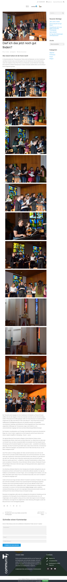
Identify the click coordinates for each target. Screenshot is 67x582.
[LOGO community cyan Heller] (34, 6)
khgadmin (14, 51)
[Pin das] (16, 506)
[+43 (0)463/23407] (47, 560)
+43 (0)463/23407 (53, 560)
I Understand (45, 580)
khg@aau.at (52, 558)
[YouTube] (55, 568)
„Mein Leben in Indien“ (55, 21)
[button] (63, 2)
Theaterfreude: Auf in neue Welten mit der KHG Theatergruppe (56, 29)
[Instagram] (48, 568)
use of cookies (38, 580)
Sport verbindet (53, 32)
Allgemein (52, 52)
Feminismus (52, 54)
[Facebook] (51, 568)
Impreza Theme (25, 579)
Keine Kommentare (22, 51)
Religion (51, 58)
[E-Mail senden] (4, 506)
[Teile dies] (7, 506)
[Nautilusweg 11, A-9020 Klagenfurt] (47, 564)
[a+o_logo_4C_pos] (40, 6)
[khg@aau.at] (47, 558)
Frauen (51, 56)
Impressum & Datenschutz (43, 579)
